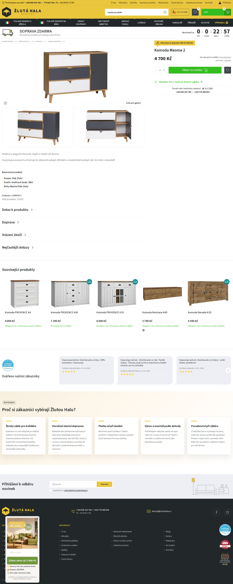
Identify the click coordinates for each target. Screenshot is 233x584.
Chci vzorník (182, 12)
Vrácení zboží (12, 234)
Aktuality (123, 2)
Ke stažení (170, 545)
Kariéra (169, 536)
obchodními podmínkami (76, 490)
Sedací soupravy (81, 23)
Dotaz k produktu (15, 209)
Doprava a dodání (68, 554)
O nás (113, 2)
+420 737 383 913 (186, 43)
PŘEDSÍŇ (192, 22)
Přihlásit (226, 2)
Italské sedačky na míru (56, 23)
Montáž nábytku (120, 536)
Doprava (8, 222)
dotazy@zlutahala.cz (161, 511)
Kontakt (209, 2)
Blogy (168, 531)
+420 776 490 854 (201, 92)
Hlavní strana (7, 41)
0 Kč (214, 11)
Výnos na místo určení (123, 540)
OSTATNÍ (205, 22)
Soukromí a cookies (69, 545)
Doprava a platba (147, 2)
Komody (39, 41)
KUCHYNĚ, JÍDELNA (159, 23)
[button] (228, 370)
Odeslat (104, 484)
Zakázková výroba (194, 2)
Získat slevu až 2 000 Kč (22, 560)
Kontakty (170, 550)
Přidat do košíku (192, 70)
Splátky (133, 2)
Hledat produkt (115, 12)
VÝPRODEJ (221, 22)
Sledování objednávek (123, 531)
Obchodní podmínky (69, 540)
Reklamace (163, 2)
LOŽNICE (141, 22)
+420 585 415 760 (33, 2)
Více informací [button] (225, 57)
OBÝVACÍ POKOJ (125, 23)
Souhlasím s (70, 490)
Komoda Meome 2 (54, 41)
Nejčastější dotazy (15, 247)
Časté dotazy (177, 2)
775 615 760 (49, 2)
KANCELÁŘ (177, 22)
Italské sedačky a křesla (22, 23)
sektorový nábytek (103, 23)
